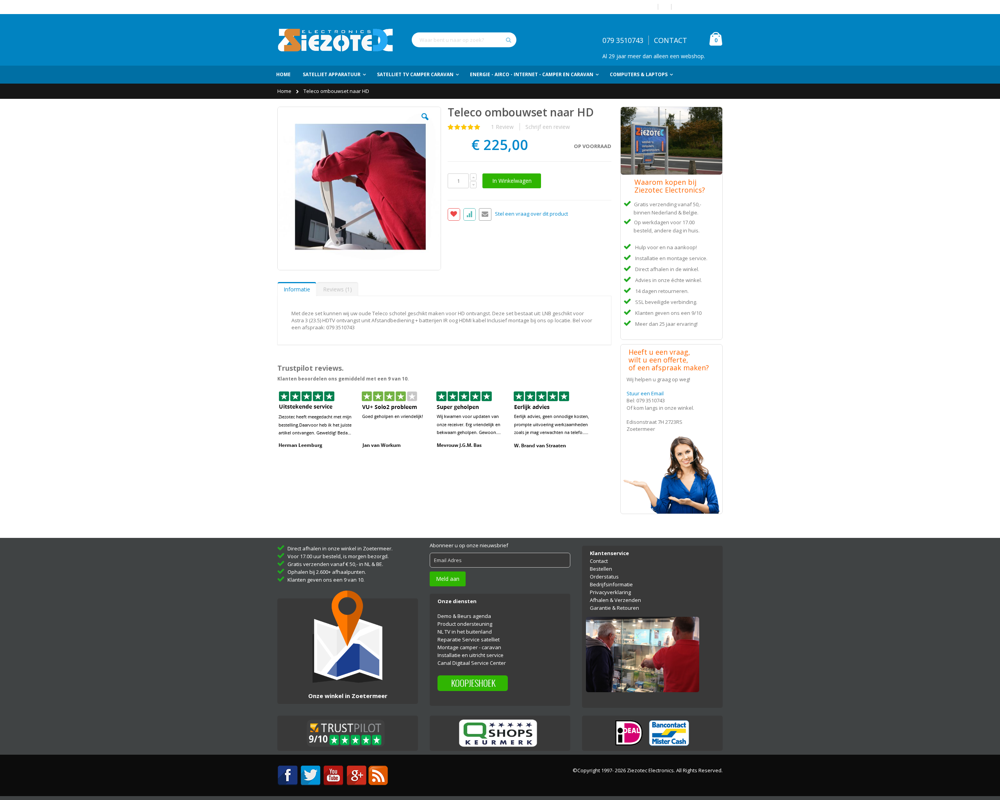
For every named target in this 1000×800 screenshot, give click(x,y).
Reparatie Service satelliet (469, 639)
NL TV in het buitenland (465, 631)
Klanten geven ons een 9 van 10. (326, 579)
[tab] (296, 289)
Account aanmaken (700, 7)
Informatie (297, 289)
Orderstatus (604, 576)
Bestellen (601, 568)
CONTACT (670, 40)
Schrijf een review (547, 126)
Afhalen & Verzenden (615, 600)
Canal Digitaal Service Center (472, 662)
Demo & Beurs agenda (464, 616)
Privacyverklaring (610, 592)
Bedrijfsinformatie (611, 584)
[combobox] (464, 40)
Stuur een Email (645, 393)
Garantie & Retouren (614, 607)
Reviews (336, 289)
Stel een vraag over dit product (531, 214)
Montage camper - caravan (469, 647)
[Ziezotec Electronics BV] (336, 40)
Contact (599, 560)
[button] (425, 122)
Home (285, 91)
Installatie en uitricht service (471, 655)
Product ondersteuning (465, 623)
